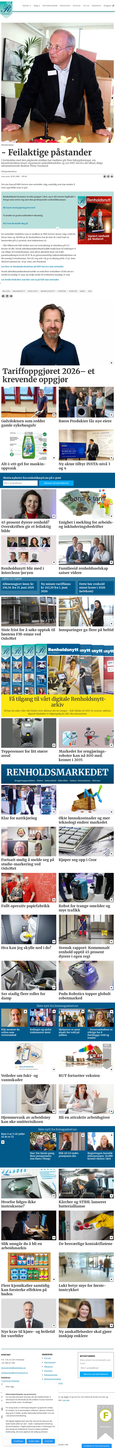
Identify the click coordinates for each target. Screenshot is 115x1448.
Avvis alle (49, 1441)
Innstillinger (18, 1441)
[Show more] (57, 228)
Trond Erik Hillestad (10, 1381)
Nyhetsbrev (96, 5)
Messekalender (51, 1375)
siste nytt (33, 291)
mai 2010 (6, 291)
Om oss (86, 5)
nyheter (62, 291)
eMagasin (107, 5)
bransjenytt (19, 291)
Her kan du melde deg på (15, 223)
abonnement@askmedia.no (13, 1368)
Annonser (77, 5)
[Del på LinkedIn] (108, 176)
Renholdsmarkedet (50, 5)
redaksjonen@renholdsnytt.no (14, 1372)
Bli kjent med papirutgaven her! (19, 207)
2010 (90, 291)
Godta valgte (34, 1441)
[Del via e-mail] (112, 176)
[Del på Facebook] (104, 176)
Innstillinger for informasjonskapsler (96, 1446)
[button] (5, 1021)
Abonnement (65, 5)
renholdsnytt (48, 291)
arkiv (82, 291)
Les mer (66, 1400)
